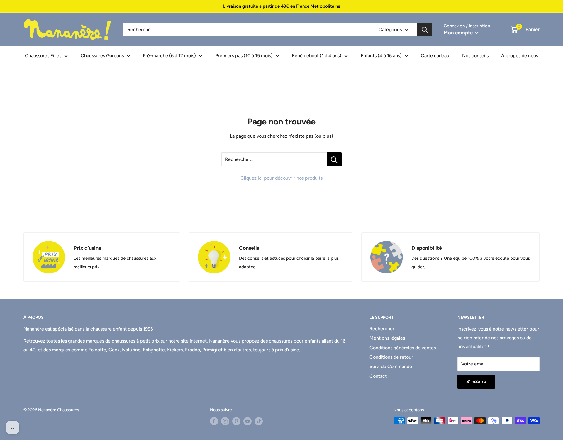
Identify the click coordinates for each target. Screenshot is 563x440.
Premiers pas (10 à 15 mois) (244, 55)
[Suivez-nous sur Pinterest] (236, 421)
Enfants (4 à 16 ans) (381, 55)
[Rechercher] (424, 29)
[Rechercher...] (334, 159)
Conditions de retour (391, 357)
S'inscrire (476, 381)
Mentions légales (387, 338)
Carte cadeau (435, 55)
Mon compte (459, 33)
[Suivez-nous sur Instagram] (225, 421)
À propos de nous (519, 55)
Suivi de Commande (390, 366)
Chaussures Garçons (102, 55)
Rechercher (381, 328)
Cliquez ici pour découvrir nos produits (281, 178)
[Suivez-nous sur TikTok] (259, 421)
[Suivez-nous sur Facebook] (214, 421)
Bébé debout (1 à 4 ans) (316, 55)
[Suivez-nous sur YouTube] (247, 421)
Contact (378, 376)
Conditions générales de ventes (402, 347)
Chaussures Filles (43, 55)
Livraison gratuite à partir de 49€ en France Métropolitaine (281, 6)
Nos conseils (475, 55)
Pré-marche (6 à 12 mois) (169, 55)
